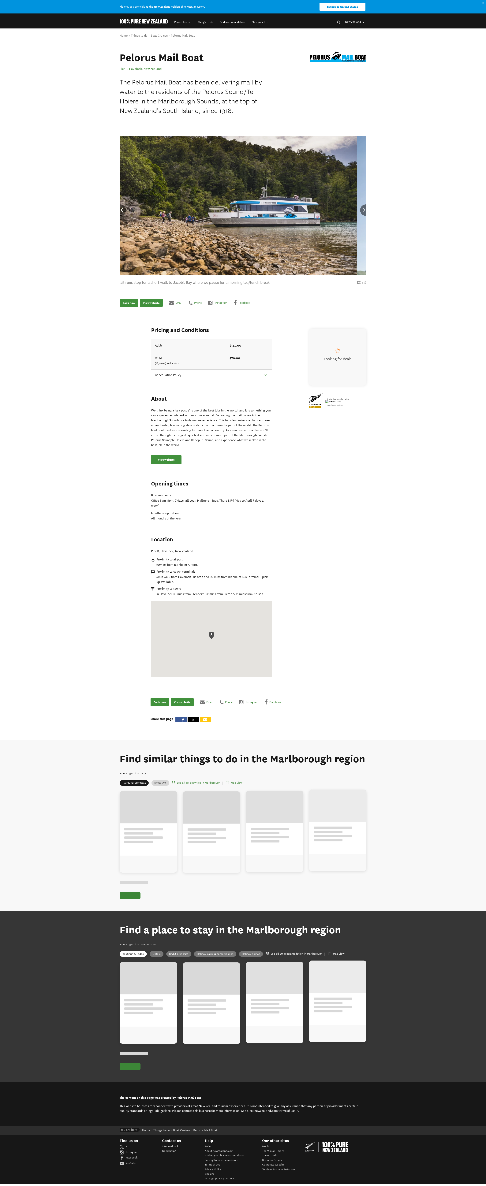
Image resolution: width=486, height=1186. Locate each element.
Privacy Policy (213, 1169)
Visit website (151, 303)
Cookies (210, 1174)
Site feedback (170, 1146)
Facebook (131, 1157)
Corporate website (273, 1164)
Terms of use (212, 1164)
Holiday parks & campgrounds (215, 954)
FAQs (208, 1146)
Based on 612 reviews (334, 405)
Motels (156, 954)
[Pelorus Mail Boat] (338, 56)
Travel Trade (269, 1155)
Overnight (160, 783)
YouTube (130, 1163)
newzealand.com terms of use (276, 1111)
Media (266, 1146)
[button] (182, 22)
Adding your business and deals (224, 1155)
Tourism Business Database (279, 1169)
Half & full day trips (134, 783)
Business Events (272, 1160)
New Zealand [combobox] (353, 22)
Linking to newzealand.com (221, 1160)
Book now (129, 303)
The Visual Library (273, 1151)
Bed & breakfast (178, 954)
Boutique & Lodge (133, 954)
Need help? (169, 1151)
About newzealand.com (219, 1151)
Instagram (131, 1152)
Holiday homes (251, 954)
